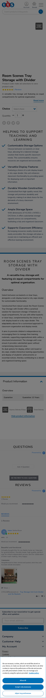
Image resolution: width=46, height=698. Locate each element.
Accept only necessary (23, 687)
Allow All (23, 680)
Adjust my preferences (23, 693)
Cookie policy (34, 673)
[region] (23, 677)
